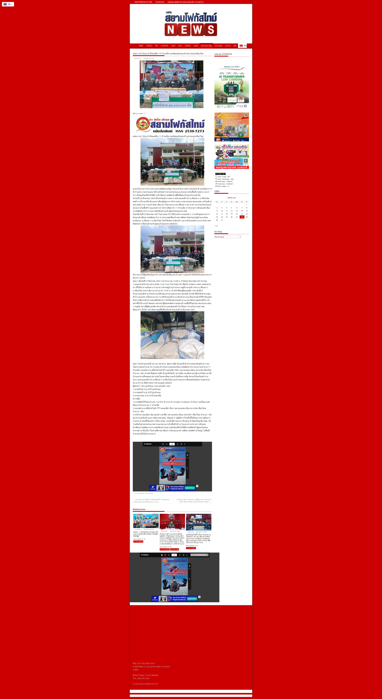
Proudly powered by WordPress (178, 696)
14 (242, 211)
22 (247, 214)
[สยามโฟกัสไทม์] (134, 45)
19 (231, 214)
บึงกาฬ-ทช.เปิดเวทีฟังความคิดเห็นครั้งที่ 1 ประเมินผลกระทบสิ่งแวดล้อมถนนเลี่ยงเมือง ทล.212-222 (152, 501)
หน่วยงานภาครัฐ (206, 46)
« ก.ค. (216, 226)
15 (247, 211)
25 (227, 217)
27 (237, 217)
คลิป (235, 46)
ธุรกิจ (180, 46)
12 (231, 211)
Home (141, 46)
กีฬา (156, 46)
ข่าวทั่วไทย (164, 46)
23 (217, 217)
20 (237, 214)
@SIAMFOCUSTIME (149, 58)
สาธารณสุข (218, 46)
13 (237, 211)
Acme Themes (210, 696)
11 (227, 211)
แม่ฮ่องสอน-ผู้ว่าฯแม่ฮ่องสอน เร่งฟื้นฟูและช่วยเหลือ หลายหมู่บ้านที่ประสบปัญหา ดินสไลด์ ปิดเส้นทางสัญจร (193, 501)
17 (222, 214)
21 (242, 214)
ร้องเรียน (188, 46)
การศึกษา (149, 46)
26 (231, 217)
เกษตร (173, 46)
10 (222, 211)
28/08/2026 (137, 529)
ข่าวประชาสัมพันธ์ (139, 493)
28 (242, 217)
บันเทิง (196, 46)
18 (227, 214)
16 (217, 214)
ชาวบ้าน (227, 46)
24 (222, 217)
